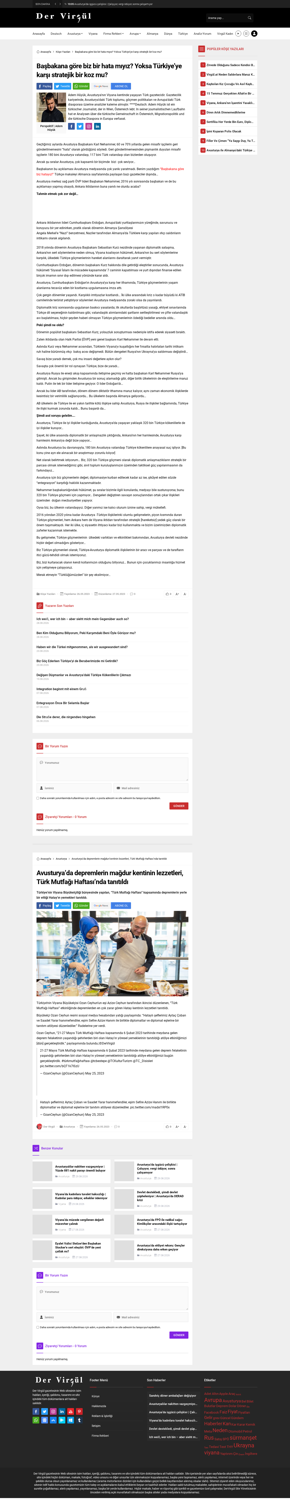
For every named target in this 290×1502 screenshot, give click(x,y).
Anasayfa (45, 51)
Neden (220, 1430)
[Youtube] (70, 1411)
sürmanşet (243, 1437)
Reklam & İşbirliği (102, 1416)
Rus (209, 1437)
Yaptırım (226, 1453)
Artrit (238, 1394)
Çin (235, 1453)
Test (222, 1446)
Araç (231, 1393)
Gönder (83, 86)
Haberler (213, 1423)
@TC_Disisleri (143, 1061)
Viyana (62, 1204)
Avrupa (213, 1400)
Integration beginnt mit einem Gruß (61, 689)
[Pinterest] (79, 1411)
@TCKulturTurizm (120, 1061)
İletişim (96, 1426)
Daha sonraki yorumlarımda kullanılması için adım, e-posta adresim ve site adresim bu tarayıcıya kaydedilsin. (100, 798)
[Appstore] (53, 1420)
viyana (212, 1452)
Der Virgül (49, 1126)
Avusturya (61, 858)
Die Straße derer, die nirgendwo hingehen (65, 717)
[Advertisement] (112, 207)
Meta (208, 1431)
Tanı (206, 1447)
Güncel (225, 1418)
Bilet (250, 1401)
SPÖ (226, 1439)
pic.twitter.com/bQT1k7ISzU (59, 1066)
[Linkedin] (62, 1411)
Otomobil (235, 1431)
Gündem (237, 1418)
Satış (218, 1439)
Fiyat (233, 1411)
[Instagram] (53, 1411)
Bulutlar (210, 1406)
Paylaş (47, 86)
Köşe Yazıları (63, 51)
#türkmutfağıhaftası (76, 1061)
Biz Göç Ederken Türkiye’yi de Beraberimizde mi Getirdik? (77, 661)
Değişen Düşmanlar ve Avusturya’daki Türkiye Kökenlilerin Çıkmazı (83, 675)
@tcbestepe (99, 1061)
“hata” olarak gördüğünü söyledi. (85, 149)
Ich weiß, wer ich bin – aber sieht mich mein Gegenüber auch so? (82, 619)
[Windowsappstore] (70, 1420)
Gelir (208, 1417)
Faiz (223, 1412)
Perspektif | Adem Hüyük (51, 128)
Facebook (211, 1412)
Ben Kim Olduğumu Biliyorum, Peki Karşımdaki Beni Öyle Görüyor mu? (86, 633)
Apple (223, 1393)
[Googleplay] (62, 1420)
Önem (241, 1454)
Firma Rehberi (100, 1435)
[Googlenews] (44, 1420)
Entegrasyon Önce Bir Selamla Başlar (62, 703)
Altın (215, 1393)
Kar (234, 1424)
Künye (95, 1396)
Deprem (222, 1406)
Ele (248, 1406)
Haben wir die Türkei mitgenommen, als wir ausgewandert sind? (82, 647)
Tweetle (65, 86)
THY (230, 1446)
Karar (241, 1424)
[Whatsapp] (36, 1420)
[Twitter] (44, 1411)
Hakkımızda (99, 1406)
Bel (243, 1401)
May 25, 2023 (94, 1073)
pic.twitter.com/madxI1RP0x (150, 1107)
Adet (207, 1393)
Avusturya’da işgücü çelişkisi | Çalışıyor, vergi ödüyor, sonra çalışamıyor (110, 4)
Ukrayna (244, 1445)
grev (216, 1418)
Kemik (250, 1424)
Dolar (233, 1406)
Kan (227, 1423)
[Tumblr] (79, 1420)
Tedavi (214, 1446)
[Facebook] (36, 1411)
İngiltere (251, 1453)
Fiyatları (244, 1412)
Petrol (247, 1431)
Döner (241, 1406)
